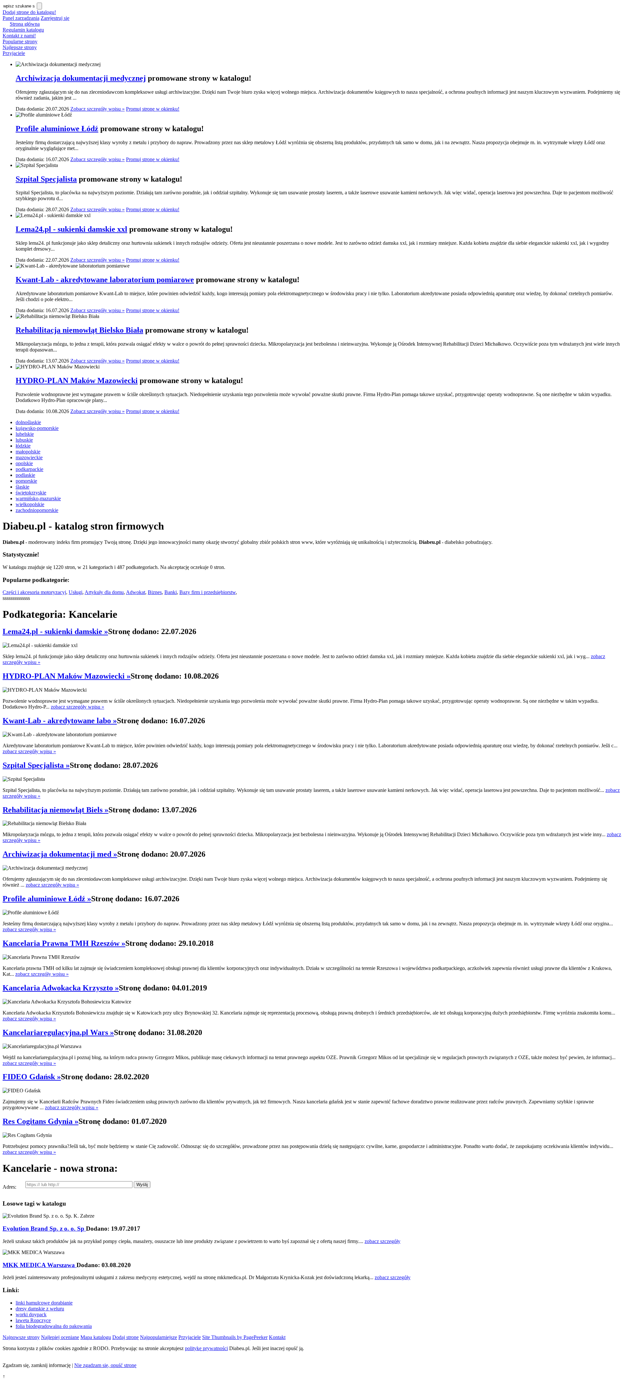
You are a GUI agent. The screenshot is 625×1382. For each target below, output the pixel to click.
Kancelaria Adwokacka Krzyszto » (61, 988)
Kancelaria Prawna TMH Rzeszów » (64, 943)
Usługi (75, 592)
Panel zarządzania (21, 18)
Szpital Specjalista (46, 179)
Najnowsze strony (21, 1337)
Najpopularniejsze (158, 1337)
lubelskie (25, 434)
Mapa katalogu (95, 1337)
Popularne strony (20, 41)
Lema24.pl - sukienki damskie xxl (71, 229)
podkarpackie (29, 469)
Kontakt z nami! (19, 35)
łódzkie (23, 446)
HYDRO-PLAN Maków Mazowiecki (77, 380)
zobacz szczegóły (382, 1241)
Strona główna (25, 24)
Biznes (155, 592)
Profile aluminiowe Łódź (57, 128)
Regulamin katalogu (23, 30)
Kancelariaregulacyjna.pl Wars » (58, 1032)
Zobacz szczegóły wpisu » (97, 109)
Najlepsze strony (20, 47)
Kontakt (277, 1337)
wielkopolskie (30, 504)
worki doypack (31, 1314)
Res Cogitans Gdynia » (40, 1121)
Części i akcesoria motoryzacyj (34, 592)
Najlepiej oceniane (60, 1337)
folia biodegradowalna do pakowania (54, 1326)
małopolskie (28, 451)
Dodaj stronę (125, 1337)
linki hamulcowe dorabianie (44, 1303)
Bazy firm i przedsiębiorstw (207, 592)
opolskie (24, 463)
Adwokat (135, 592)
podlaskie (25, 475)
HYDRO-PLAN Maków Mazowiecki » (67, 676)
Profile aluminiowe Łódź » (47, 898)
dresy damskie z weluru (40, 1308)
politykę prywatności (206, 1348)
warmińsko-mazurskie (38, 498)
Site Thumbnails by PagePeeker (235, 1337)
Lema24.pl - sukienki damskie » (55, 631)
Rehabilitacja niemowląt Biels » (55, 810)
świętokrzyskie (31, 492)
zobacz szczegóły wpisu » (77, 707)
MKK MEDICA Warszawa (39, 1265)
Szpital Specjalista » (36, 765)
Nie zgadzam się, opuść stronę (105, 1365)
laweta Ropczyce (33, 1320)
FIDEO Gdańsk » (32, 1076)
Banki (170, 592)
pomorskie (26, 481)
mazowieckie (29, 457)
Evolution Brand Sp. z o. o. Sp (44, 1228)
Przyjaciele (14, 53)
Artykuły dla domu (104, 592)
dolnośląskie (28, 422)
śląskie (22, 487)
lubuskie (24, 440)
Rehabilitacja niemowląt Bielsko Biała (79, 330)
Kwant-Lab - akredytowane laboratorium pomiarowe (105, 279)
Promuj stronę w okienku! (152, 109)
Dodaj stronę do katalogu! (29, 12)
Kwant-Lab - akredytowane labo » (60, 720)
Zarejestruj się (55, 18)
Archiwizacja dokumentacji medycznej (81, 78)
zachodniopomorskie (37, 510)
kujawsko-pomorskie (37, 428)
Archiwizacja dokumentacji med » (60, 854)
